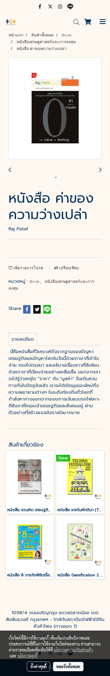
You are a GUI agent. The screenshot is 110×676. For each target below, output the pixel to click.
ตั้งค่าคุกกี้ (38, 666)
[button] (74, 22)
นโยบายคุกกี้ (28, 655)
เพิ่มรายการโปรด (27, 267)
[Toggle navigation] (102, 22)
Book (35, 281)
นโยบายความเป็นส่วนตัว (73, 649)
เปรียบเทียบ (68, 267)
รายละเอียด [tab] (23, 339)
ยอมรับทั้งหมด (68, 666)
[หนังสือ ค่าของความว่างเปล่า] (55, 108)
